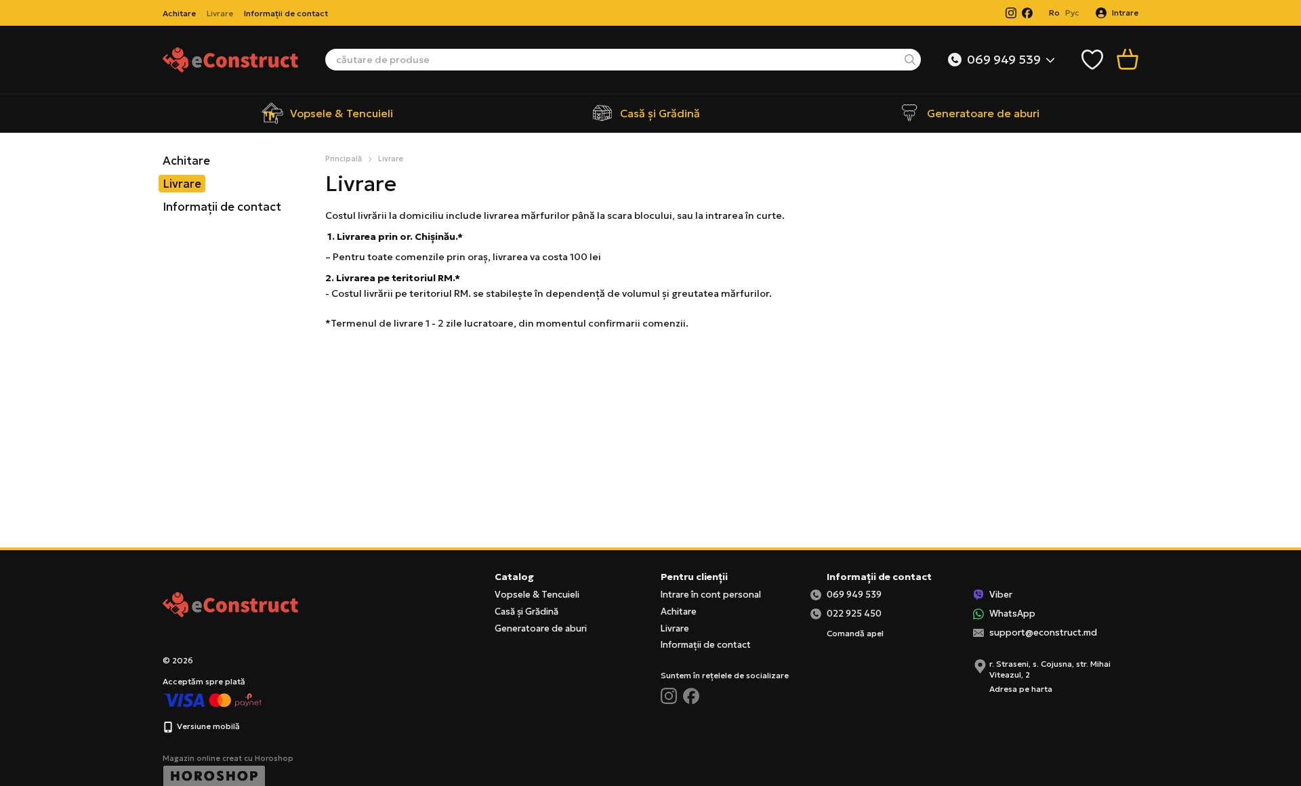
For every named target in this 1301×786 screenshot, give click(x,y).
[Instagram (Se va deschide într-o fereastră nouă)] (1011, 12)
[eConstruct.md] (230, 603)
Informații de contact (286, 13)
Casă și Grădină (660, 113)
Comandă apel (855, 633)
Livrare (220, 13)
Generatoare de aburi (983, 113)
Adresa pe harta (1020, 689)
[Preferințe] (1092, 59)
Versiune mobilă (207, 726)
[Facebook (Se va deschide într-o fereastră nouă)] (1027, 12)
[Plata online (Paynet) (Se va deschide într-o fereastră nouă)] (212, 700)
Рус (1072, 13)
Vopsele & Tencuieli (341, 113)
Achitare (179, 13)
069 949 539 (1004, 60)
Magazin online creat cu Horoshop (228, 758)
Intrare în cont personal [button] (711, 594)
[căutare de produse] (910, 59)
